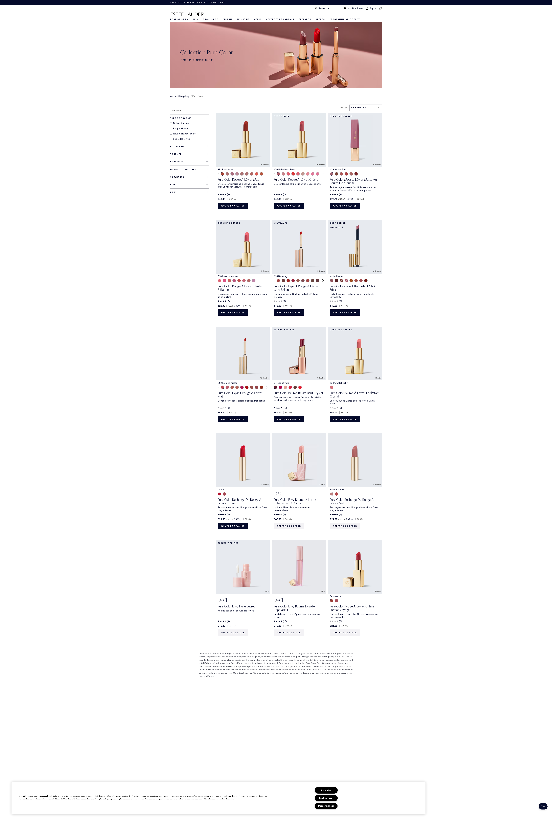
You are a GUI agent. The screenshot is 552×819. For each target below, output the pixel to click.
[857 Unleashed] (288, 174)
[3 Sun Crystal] (300, 387)
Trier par (344, 107)
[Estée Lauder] (187, 14)
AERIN (258, 19)
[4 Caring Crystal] (290, 387)
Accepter (326, 790)
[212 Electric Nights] (222, 387)
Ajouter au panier (233, 206)
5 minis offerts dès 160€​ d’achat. (197, 2)
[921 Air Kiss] (351, 174)
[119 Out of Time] (303, 280)
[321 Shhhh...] (317, 280)
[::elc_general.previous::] (219, 174)
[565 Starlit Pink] (224, 280)
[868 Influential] (227, 174)
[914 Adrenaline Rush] (288, 280)
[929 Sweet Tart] (332, 174)
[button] (543, 806)
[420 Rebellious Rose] (247, 174)
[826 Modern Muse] (303, 174)
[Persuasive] (332, 601)
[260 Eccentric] (308, 174)
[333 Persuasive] (222, 174)
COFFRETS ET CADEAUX (280, 19)
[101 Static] (237, 387)
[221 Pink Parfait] (254, 280)
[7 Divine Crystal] (295, 387)
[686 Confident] (313, 174)
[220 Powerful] (317, 174)
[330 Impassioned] (293, 174)
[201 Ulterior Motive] (232, 387)
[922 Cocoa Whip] (336, 174)
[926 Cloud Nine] (341, 174)
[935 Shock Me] (356, 174)
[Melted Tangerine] (351, 280)
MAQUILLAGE (210, 19)
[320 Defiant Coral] (298, 174)
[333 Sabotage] (278, 280)
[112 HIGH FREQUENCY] (227, 387)
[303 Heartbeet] (247, 387)
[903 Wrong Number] (298, 280)
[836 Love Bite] (332, 494)
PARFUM (227, 19)
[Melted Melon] (346, 280)
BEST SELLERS (179, 19)
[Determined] (283, 174)
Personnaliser (326, 806)
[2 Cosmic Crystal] (285, 387)
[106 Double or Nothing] (252, 387)
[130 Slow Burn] (249, 280)
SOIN (195, 19)
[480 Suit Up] (237, 174)
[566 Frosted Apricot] (219, 280)
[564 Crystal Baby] (332, 387)
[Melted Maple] (341, 280)
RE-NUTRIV (243, 19)
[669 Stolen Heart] (252, 174)
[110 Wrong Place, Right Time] (256, 387)
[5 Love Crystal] (280, 387)
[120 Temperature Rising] (261, 387)
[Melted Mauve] (332, 280)
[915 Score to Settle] (293, 280)
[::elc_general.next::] (266, 174)
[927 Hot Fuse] (346, 174)
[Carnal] (219, 494)
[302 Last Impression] (242, 387)
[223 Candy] (234, 280)
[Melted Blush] (356, 280)
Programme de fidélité (344, 19)
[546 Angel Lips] (229, 280)
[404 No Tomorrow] (283, 280)
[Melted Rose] (361, 280)
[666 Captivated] (336, 494)
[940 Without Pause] (308, 280)
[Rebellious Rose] (224, 494)
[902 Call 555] (313, 280)
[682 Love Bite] (232, 174)
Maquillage (184, 96)
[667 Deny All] (256, 174)
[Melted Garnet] (366, 280)
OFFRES (320, 19)
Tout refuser (326, 798)
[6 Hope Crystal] (275, 387)
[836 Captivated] (261, 174)
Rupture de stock (289, 526)
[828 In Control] (242, 174)
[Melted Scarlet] (336, 280)
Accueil (174, 96)
